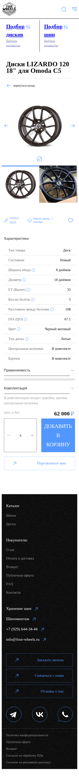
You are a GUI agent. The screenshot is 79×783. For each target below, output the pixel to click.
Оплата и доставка (20, 558)
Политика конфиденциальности (27, 735)
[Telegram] (14, 715)
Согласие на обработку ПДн (24, 755)
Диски (11, 524)
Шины (11, 515)
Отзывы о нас (52, 691)
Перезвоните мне (51, 463)
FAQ (9, 584)
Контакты (13, 592)
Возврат (12, 567)
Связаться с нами (49, 675)
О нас (10, 550)
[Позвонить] (65, 715)
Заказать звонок (50, 660)
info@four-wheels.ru (23, 639)
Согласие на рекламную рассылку (28, 762)
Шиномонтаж (17, 619)
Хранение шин (18, 608)
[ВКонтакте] (39, 715)
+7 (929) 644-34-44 (22, 629)
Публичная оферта (20, 575)
